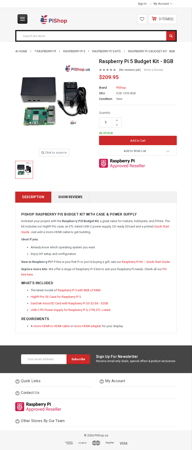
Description (33, 197)
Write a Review (153, 70)
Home (23, 51)
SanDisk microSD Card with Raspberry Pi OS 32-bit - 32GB (69, 303)
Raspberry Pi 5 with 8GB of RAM (79, 290)
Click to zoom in (55, 152)
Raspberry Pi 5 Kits (106, 51)
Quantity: (105, 112)
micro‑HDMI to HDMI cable (51, 326)
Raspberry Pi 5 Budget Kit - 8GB (151, 51)
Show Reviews (70, 197)
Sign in (142, 3)
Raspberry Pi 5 (74, 51)
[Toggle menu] (22, 19)
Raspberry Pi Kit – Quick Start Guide (146, 262)
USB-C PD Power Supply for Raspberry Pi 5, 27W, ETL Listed (70, 310)
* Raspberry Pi (45, 51)
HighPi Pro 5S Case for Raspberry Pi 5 (56, 297)
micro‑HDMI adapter (87, 326)
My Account (162, 3)
